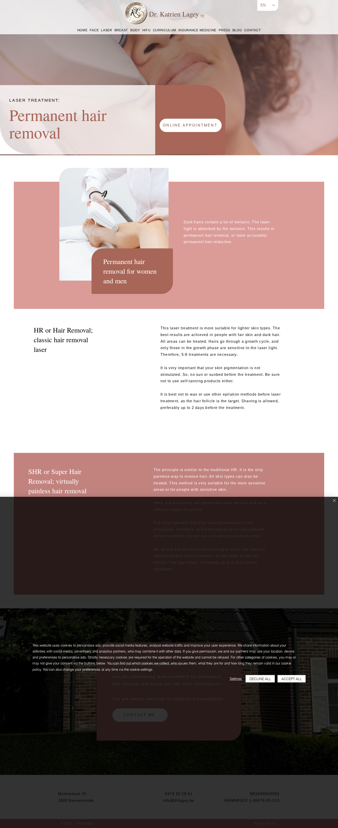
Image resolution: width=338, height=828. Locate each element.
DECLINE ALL (260, 679)
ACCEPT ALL (291, 679)
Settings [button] (236, 678)
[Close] (334, 501)
